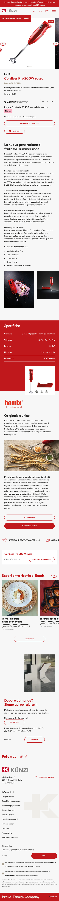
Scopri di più (10, 94)
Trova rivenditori (29, 526)
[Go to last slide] (3, 44)
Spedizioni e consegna (11, 801)
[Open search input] (34, 11)
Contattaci (14, 722)
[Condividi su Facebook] (25, 756)
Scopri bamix (29, 517)
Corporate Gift (8, 796)
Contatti (5, 828)
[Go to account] (40, 11)
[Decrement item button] (42, 101)
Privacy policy (8, 824)
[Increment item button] (52, 101)
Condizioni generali (10, 819)
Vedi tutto (29, 639)
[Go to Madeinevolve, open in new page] (53, 896)
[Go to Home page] (9, 10)
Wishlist (16, 131)
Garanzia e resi (8, 810)
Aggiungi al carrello (41, 559)
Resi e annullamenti (10, 837)
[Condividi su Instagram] (21, 756)
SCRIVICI (34, 739)
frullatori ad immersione (12, 18)
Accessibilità (7, 833)
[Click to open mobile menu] (53, 10)
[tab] (28, 66)
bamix (26, 18)
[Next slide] (56, 44)
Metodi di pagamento (11, 805)
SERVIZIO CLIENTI (46, 777)
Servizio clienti (8, 814)
